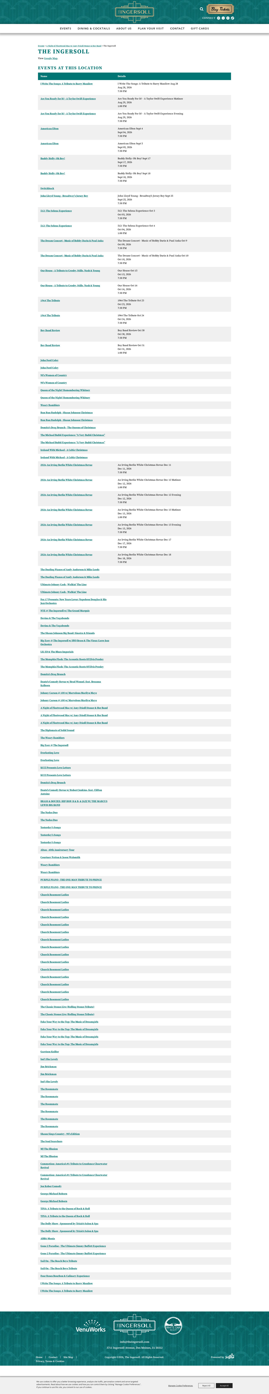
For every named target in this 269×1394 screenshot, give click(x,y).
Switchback (47, 188)
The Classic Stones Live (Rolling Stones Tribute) (67, 1006)
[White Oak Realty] (173, 1325)
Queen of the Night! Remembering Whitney (65, 390)
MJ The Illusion (49, 1148)
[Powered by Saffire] (229, 1355)
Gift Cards (200, 28)
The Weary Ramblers (52, 737)
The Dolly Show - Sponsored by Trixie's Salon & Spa (69, 1223)
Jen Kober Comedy (51, 1186)
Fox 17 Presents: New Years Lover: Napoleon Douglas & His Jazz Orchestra (73, 601)
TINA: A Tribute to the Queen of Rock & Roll (65, 1208)
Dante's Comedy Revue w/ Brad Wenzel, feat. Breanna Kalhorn (70, 683)
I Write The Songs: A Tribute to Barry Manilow (66, 83)
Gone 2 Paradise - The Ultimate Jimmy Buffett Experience (73, 1246)
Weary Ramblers (50, 405)
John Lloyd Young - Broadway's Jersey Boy (64, 195)
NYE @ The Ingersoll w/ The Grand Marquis (65, 610)
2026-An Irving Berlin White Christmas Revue (66, 465)
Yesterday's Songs (50, 827)
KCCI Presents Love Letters (55, 767)
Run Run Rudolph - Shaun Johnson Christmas (66, 412)
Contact (177, 28)
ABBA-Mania (47, 1238)
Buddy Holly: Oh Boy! (52, 158)
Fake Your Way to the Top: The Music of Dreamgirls (69, 1021)
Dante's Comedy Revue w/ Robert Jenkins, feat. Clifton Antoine (71, 791)
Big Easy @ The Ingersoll (54, 745)
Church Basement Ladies (54, 894)
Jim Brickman (48, 1066)
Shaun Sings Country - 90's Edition (60, 1134)
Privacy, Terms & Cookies (50, 1361)
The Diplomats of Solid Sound (57, 730)
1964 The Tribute (50, 300)
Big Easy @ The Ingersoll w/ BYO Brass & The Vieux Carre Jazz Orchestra (74, 642)
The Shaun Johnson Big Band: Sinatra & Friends (67, 633)
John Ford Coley (49, 360)
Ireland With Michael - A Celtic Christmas (63, 450)
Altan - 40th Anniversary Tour (57, 849)
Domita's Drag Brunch (53, 674)
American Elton (49, 128)
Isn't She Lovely (49, 1059)
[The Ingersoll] (134, 12)
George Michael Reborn (53, 1193)
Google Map (50, 58)
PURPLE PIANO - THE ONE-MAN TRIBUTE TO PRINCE (71, 879)
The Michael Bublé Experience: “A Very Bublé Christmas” (72, 435)
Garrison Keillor (49, 1051)
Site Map (68, 1357)
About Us (124, 28)
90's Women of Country (53, 375)
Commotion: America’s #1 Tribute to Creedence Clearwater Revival (73, 1165)
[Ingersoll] (134, 1325)
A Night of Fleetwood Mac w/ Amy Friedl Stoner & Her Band (73, 46)
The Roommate (49, 1089)
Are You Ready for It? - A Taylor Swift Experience (68, 98)
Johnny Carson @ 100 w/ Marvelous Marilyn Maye (68, 693)
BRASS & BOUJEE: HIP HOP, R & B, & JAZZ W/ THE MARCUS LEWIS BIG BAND (73, 803)
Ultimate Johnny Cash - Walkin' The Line (63, 584)
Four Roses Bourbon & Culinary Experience (65, 1276)
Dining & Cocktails (94, 28)
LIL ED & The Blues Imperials (56, 651)
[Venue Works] (90, 1325)
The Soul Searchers (51, 1141)
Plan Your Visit (151, 28)
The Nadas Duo (49, 812)
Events (65, 28)
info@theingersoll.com (134, 1342)
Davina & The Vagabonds (54, 618)
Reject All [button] (206, 1385)
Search (201, 9)
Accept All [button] (224, 1385)
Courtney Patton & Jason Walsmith (60, 857)
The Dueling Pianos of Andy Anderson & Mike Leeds (69, 569)
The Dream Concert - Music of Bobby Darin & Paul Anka (72, 240)
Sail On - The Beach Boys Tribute (58, 1261)
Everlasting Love (49, 752)
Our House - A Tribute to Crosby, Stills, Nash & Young (70, 270)
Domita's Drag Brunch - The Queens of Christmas (68, 427)
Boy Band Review (50, 330)
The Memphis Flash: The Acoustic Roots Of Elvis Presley (72, 659)
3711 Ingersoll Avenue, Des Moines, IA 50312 (135, 1348)
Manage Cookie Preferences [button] (180, 1385)
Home (39, 1357)
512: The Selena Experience (56, 210)
